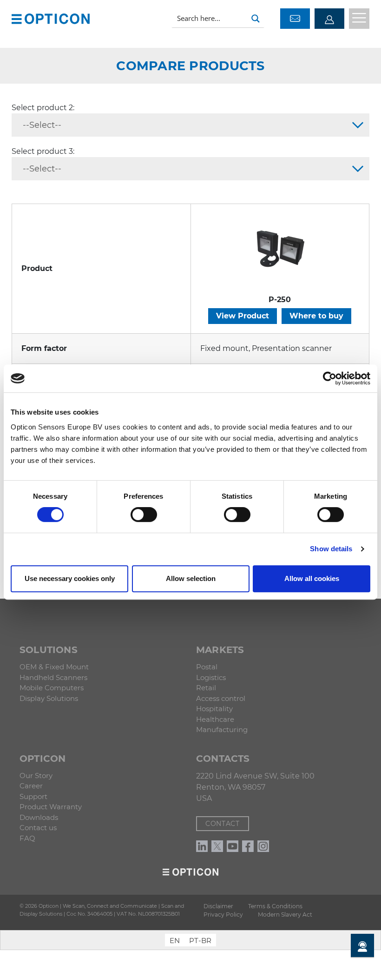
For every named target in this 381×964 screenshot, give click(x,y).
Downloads (39, 817)
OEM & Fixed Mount (54, 666)
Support (33, 796)
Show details (331, 549)
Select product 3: (43, 151)
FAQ (27, 838)
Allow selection (191, 578)
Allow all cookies (311, 578)
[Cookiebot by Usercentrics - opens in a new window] (329, 378)
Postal (206, 666)
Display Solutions (49, 698)
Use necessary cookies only (70, 578)
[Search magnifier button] (255, 18)
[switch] (144, 514)
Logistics (211, 677)
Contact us (38, 827)
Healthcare (215, 719)
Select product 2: (43, 107)
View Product (242, 315)
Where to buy (316, 315)
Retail (206, 687)
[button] (17, 18)
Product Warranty (51, 806)
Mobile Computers (52, 687)
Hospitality (214, 708)
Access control (220, 698)
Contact (222, 823)
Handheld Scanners (53, 677)
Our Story (36, 775)
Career (31, 785)
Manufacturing (222, 729)
